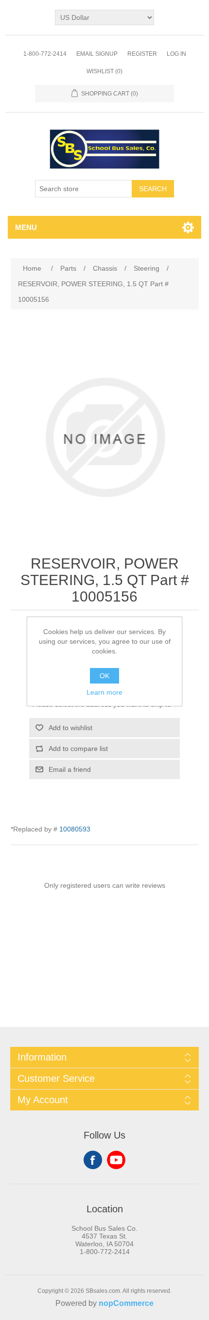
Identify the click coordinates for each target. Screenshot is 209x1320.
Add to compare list (78, 748)
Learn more (104, 692)
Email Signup (97, 53)
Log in (176, 53)
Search (153, 189)
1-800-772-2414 (45, 53)
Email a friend (70, 769)
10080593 (74, 829)
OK (104, 676)
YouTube (116, 1160)
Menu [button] (26, 227)
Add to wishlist (70, 728)
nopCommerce (126, 1303)
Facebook (93, 1160)
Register (142, 53)
